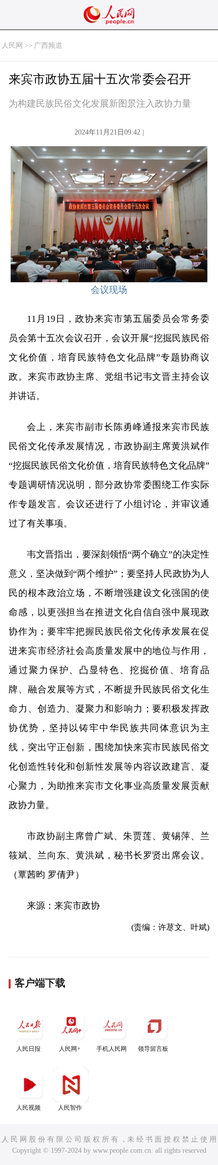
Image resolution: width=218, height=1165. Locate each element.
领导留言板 (153, 1048)
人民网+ (70, 1048)
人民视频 (28, 1107)
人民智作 (70, 1107)
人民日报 (28, 1048)
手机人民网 (111, 1048)
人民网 (12, 45)
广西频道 (48, 45)
